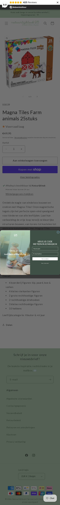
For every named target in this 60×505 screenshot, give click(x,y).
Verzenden (44, 258)
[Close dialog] (58, 232)
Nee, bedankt (45, 263)
